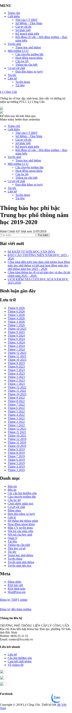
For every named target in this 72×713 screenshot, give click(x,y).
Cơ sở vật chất (16, 68)
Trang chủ (14, 13)
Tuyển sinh (14, 44)
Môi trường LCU (18, 50)
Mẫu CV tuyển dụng (20, 527)
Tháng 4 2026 (16, 318)
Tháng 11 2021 (17, 432)
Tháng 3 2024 (16, 342)
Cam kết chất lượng (19, 661)
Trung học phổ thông (28, 47)
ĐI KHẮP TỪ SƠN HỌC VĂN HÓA (31, 251)
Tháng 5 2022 (16, 411)
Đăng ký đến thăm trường (15, 609)
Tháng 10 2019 (17, 445)
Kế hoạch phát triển (27, 33)
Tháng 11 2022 (17, 390)
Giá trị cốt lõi (23, 26)
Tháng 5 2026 (16, 314)
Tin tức (12, 75)
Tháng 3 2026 (16, 321)
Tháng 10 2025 (17, 328)
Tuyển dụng (22, 82)
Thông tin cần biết (26, 64)
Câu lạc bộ (21, 61)
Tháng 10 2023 (17, 359)
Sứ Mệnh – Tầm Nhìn (28, 23)
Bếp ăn (12, 489)
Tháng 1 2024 (16, 349)
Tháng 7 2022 (16, 404)
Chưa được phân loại (20, 503)
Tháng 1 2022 (16, 425)
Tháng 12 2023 (17, 352)
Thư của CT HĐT (26, 19)
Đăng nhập (14, 581)
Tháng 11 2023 (17, 356)
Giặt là (12, 517)
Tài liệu (20, 85)
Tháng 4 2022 (16, 414)
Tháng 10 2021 (17, 435)
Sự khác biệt (23, 30)
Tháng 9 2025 (16, 332)
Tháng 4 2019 (16, 466)
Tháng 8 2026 (16, 308)
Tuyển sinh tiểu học (19, 565)
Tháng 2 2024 (16, 345)
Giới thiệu (14, 16)
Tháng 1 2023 (16, 383)
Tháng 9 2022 (16, 397)
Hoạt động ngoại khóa (28, 57)
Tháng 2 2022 (16, 421)
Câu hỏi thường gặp (20, 658)
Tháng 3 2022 (16, 418)
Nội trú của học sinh (20, 534)
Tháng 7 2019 (16, 456)
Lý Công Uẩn (8, 91)
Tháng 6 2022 (16, 408)
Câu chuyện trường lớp (29, 54)
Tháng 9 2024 (16, 335)
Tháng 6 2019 (16, 459)
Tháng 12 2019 (17, 439)
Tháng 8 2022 (16, 401)
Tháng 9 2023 (16, 363)
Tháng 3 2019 (16, 470)
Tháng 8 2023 (16, 366)
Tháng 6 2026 (16, 311)
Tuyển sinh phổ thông (21, 562)
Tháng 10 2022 (17, 394)
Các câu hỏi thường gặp (22, 493)
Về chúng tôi (15, 664)
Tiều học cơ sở (16, 548)
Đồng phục (14, 510)
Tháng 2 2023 (16, 380)
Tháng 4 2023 (16, 373)
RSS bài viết (15, 585)
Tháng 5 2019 (16, 463)
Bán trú (12, 486)
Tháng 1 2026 (16, 325)
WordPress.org (17, 592)
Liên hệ (12, 78)
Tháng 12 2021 (17, 428)
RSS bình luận (16, 588)
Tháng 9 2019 (16, 449)
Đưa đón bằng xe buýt (29, 71)
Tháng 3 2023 (16, 377)
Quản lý (12, 538)
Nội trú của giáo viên (20, 531)
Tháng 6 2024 (16, 339)
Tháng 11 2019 (17, 442)
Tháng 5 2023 (16, 370)
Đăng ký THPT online (13, 599)
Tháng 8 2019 (16, 452)
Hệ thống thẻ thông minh (23, 520)
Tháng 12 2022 (17, 387)
